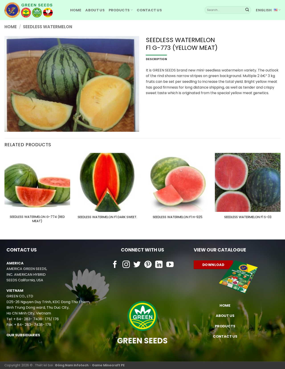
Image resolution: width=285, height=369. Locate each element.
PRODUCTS (119, 10)
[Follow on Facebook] (115, 265)
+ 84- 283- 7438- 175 (32, 319)
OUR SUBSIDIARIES (23, 335)
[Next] (280, 192)
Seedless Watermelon (47, 27)
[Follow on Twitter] (137, 265)
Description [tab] (156, 59)
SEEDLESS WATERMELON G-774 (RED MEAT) (37, 219)
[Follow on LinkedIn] (159, 265)
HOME (75, 10)
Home (10, 27)
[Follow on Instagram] (126, 265)
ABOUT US (95, 10)
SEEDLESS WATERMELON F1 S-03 (247, 217)
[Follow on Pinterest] (148, 265)
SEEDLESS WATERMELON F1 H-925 (177, 217)
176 (56, 319)
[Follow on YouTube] (170, 265)
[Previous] (4, 192)
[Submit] (247, 10)
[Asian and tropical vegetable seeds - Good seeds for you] (33, 10)
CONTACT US (225, 336)
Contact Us (149, 10)
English (264, 10)
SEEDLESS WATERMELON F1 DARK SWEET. (107, 217)
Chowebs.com (142, 273)
